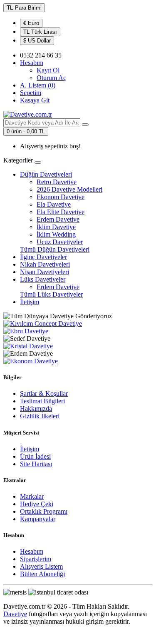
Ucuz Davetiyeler (60, 241)
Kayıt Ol (48, 70)
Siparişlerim (35, 558)
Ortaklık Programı (43, 511)
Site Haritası (36, 463)
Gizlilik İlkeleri (39, 416)
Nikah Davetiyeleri (45, 264)
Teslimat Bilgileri (42, 401)
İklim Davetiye (56, 226)
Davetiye (15, 613)
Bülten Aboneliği (42, 573)
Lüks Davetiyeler (42, 279)
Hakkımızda (36, 408)
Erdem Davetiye (58, 219)
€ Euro (31, 23)
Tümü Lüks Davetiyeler (51, 294)
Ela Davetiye (54, 204)
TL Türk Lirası (40, 32)
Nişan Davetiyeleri (44, 271)
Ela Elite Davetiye (60, 211)
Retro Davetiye (57, 181)
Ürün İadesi (35, 456)
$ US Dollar (37, 40)
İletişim (29, 301)
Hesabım (31, 551)
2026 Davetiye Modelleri (69, 189)
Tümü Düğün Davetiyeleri (54, 249)
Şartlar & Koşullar (44, 393)
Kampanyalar (37, 518)
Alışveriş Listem (41, 566)
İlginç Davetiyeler (43, 256)
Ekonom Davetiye (60, 196)
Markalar (32, 496)
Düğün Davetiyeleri (46, 174)
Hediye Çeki (36, 503)
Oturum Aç (51, 77)
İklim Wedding (56, 234)
